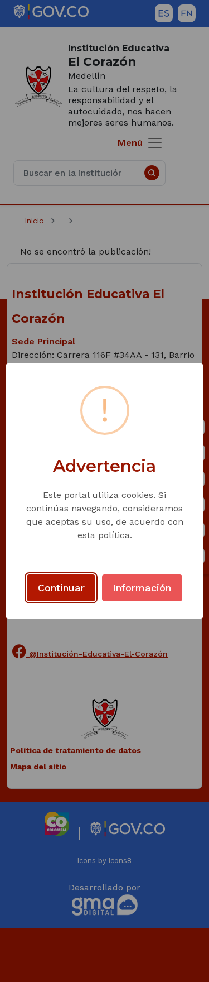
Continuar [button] (61, 587)
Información (142, 587)
